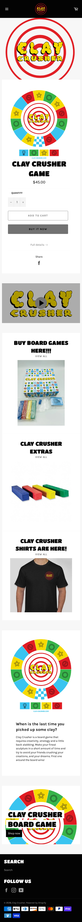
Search (8, 870)
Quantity (16, 193)
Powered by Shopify (36, 903)
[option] (41, 52)
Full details (37, 244)
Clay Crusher (18, 903)
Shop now (14, 833)
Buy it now (38, 229)
